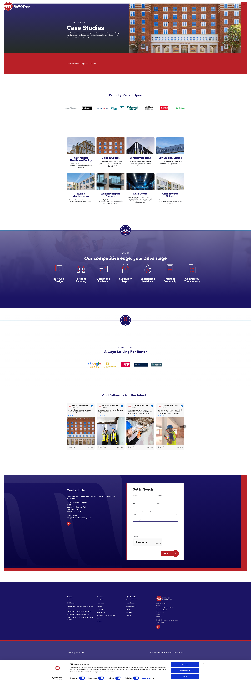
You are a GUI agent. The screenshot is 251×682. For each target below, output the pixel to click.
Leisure (99, 619)
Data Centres (101, 612)
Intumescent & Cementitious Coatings (79, 611)
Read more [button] (71, 415)
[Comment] (73, 447)
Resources (129, 609)
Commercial (100, 603)
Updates (129, 612)
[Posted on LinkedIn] (92, 406)
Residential (100, 609)
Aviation (99, 622)
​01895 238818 (72, 516)
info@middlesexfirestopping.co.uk (167, 620)
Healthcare (100, 606)
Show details (146, 678)
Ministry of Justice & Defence (106, 615)
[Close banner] (203, 663)
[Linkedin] (69, 524)
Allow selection (185, 670)
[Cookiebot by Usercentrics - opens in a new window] (57, 678)
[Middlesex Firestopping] (17, 6)
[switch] (101, 678)
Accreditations (131, 606)
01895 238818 (160, 622)
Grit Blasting (70, 603)
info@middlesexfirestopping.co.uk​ (79, 518)
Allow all (185, 665)
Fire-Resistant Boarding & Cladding (78, 614)
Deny (185, 676)
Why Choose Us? (131, 600)
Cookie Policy (71, 653)
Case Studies (130, 603)
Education (100, 600)
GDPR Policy (80, 653)
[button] (66, 426)
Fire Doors (70, 600)
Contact (128, 615)
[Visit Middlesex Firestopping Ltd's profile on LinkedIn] (69, 406)
